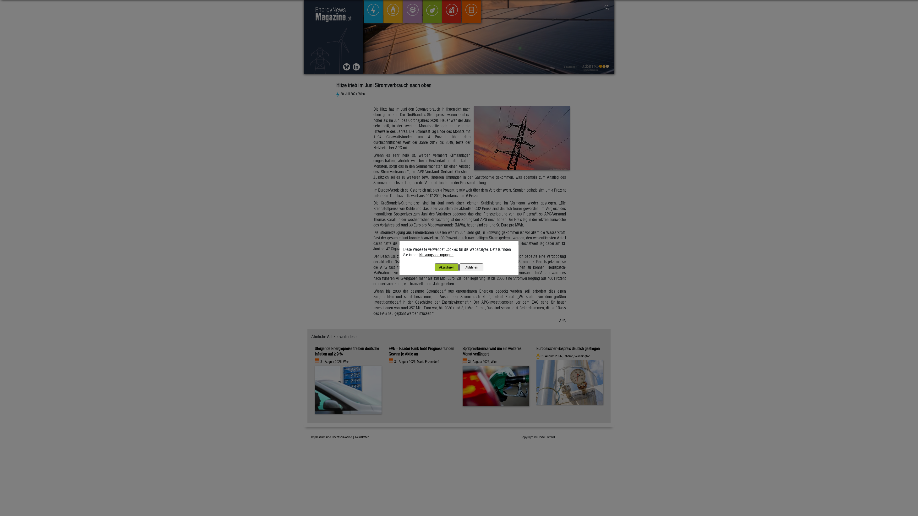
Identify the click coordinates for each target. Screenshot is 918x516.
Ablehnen (471, 267)
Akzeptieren (446, 267)
